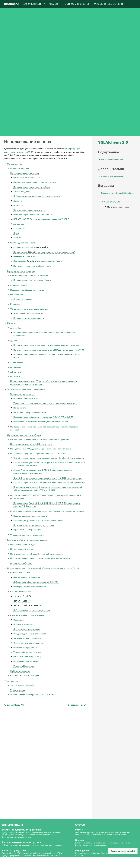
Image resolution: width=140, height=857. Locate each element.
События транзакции (20, 671)
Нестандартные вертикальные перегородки (33, 525)
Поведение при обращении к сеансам (27, 290)
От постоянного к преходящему (28, 643)
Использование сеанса (112, 159)
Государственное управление (21, 271)
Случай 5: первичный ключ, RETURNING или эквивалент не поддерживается (49, 482)
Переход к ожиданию (23, 624)
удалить (14, 340)
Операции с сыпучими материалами (27, 534)
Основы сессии (14, 164)
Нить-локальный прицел (21, 549)
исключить (15, 376)
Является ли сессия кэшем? (26, 256)
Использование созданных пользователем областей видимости (40, 558)
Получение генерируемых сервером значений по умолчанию (38, 453)
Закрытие (18, 237)
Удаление (17, 200)
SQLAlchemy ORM (112, 201)
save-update (16, 328)
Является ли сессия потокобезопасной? (32, 265)
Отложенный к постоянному (26, 629)
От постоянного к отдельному (27, 656)
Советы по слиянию (22, 299)
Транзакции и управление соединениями (26, 389)
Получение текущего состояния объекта (32, 280)
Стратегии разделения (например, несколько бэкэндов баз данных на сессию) (47, 511)
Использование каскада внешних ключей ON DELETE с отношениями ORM (48, 350)
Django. (11, 4)
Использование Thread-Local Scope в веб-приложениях (36, 553)
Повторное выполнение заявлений (29, 586)
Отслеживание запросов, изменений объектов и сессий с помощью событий (43, 568)
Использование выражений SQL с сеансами (31, 444)
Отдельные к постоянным (25, 661)
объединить (15, 367)
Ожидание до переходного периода (29, 633)
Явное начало (19, 407)
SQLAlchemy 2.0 (113, 142)
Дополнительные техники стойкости (24, 435)
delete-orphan (16, 362)
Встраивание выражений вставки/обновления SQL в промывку (39, 439)
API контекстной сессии (21, 563)
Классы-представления (109, 3)
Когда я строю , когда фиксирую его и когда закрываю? (44, 252)
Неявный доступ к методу (22, 544)
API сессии (12, 681)
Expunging (15, 304)
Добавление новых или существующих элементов (36, 196)
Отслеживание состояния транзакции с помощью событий (40, 421)
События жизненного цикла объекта (27, 615)
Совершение (19, 228)
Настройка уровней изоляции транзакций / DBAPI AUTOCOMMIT (44, 417)
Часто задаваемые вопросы (23, 242)
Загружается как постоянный (27, 638)
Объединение (16, 294)
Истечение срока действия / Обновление (32, 214)
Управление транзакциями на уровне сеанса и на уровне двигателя (45, 403)
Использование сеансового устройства (31, 187)
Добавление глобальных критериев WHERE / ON (36, 582)
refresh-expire (17, 372)
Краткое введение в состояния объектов (29, 275)
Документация (33, 3)
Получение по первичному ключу (29, 210)
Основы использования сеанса (24, 173)
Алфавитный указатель (112, 176)
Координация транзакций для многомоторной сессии (38, 520)
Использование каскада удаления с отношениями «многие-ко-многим (46, 345)
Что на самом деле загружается (28, 313)
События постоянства (20, 591)
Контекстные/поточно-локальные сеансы (27, 540)
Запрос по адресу (21, 191)
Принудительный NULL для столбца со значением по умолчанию (40, 448)
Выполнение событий (20, 572)
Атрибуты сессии (18, 285)
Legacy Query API (15, 705)
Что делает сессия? (19, 168)
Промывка (18, 205)
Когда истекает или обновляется (28, 318)
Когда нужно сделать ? (31, 247)
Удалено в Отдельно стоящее (27, 652)
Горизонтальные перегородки (27, 529)
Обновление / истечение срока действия (29, 309)
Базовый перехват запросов (26, 577)
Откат (16, 233)
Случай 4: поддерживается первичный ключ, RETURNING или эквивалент (47, 478)
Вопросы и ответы (77, 3)
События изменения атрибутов (24, 675)
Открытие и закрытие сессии (27, 177)
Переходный (19, 619)
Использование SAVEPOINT (26, 398)
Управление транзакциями (22, 394)
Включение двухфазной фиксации (29, 412)
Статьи (54, 3)
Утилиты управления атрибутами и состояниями (33, 694)
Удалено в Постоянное (23, 666)
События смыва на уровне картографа (31, 610)
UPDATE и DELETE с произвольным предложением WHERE (41, 219)
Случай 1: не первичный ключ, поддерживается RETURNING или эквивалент (49, 458)
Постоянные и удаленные (25, 647)
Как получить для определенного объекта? (38, 261)
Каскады (11, 323)
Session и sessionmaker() (22, 685)
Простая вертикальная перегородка (30, 516)
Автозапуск (18, 224)
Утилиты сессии (17, 690)
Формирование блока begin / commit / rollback (35, 182)
